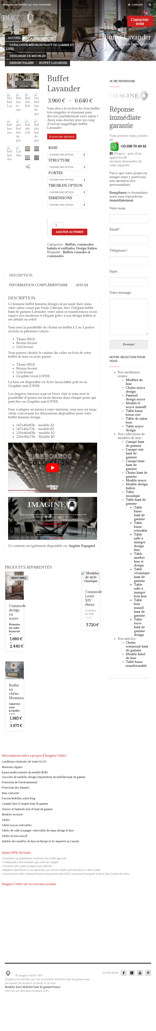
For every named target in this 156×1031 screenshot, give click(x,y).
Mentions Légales (12, 767)
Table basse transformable (136, 664)
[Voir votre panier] (146, 13)
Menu (50, 18)
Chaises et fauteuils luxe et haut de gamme (27, 809)
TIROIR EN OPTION (65, 185)
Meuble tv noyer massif (135, 405)
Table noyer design (135, 428)
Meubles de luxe (134, 382)
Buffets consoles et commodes (68, 254)
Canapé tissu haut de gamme (135, 465)
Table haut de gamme (136, 501)
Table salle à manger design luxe (139, 542)
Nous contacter (10, 793)
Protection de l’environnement (20, 782)
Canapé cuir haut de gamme (135, 453)
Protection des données (15, 787)
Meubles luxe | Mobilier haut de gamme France (32, 987)
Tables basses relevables (17, 825)
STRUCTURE (59, 160)
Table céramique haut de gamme (142, 575)
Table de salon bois (136, 420)
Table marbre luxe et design (139, 559)
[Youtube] (140, 973)
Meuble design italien (137, 486)
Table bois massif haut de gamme (139, 607)
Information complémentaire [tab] (38, 285)
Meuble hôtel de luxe (135, 656)
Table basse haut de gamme (139, 513)
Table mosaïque (133, 494)
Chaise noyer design (135, 389)
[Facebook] (124, 973)
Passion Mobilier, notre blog (18, 798)
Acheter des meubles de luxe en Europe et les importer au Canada (40, 841)
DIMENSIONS (60, 198)
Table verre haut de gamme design (139, 627)
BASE (53, 148)
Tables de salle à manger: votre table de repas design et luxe (38, 830)
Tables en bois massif (14, 836)
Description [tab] (20, 275)
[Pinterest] (148, 973)
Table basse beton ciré (134, 413)
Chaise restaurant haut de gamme (137, 646)
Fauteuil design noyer (135, 397)
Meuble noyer (136, 480)
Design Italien (86, 248)
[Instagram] (132, 973)
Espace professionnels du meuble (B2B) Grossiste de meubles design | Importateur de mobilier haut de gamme (44, 775)
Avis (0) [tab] (82, 285)
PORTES (56, 173)
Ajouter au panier (69, 232)
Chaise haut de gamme (136, 474)
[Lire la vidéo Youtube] (52, 468)
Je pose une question (61, 136)
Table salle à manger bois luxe (140, 590)
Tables (6, 820)
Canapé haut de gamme (135, 444)
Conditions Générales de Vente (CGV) (24, 761)
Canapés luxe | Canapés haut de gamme (25, 803)
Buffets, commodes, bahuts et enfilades (70, 246)
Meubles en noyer (12, 814)
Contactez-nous (140, 21)
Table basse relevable (140, 526)
